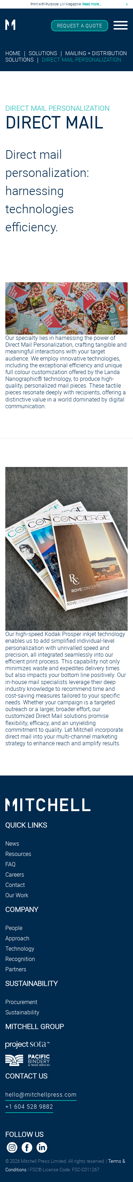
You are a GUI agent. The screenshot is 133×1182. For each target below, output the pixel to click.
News (12, 843)
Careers (14, 874)
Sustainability (22, 1012)
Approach (17, 938)
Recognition (20, 959)
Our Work (16, 895)
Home (13, 53)
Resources (18, 854)
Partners (15, 969)
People (13, 928)
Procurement (21, 1002)
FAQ (10, 864)
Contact (15, 885)
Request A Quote (79, 25)
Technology (19, 948)
